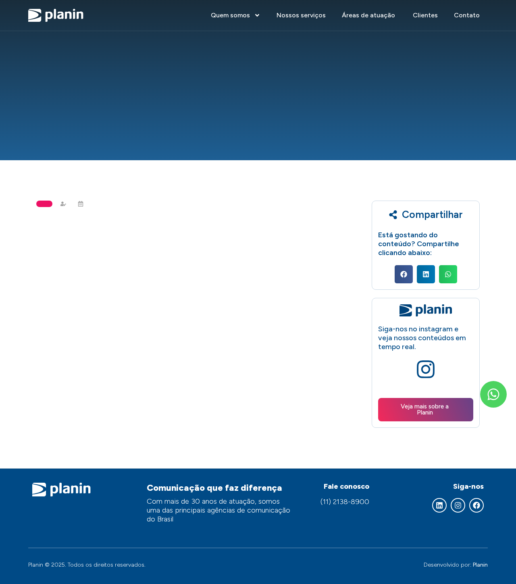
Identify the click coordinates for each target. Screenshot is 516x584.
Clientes (425, 15)
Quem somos (230, 15)
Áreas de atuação (369, 15)
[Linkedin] (439, 505)
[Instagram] (458, 505)
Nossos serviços (301, 15)
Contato (467, 15)
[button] (404, 274)
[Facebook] (476, 505)
